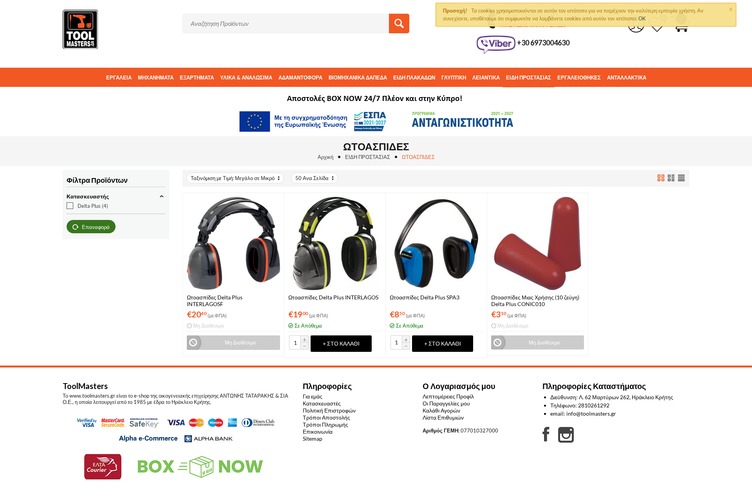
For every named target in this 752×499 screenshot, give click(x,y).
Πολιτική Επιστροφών (329, 410)
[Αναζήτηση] (399, 23)
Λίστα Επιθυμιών (443, 417)
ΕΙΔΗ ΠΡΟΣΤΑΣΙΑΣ (528, 77)
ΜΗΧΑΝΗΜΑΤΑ (156, 77)
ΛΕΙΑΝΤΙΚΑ (486, 77)
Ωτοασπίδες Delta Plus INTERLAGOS (333, 297)
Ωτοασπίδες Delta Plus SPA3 (424, 297)
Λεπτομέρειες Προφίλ (448, 396)
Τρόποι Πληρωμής (325, 424)
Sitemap (312, 438)
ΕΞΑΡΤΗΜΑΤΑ (197, 77)
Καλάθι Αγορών (441, 410)
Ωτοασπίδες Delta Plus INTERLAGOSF (214, 300)
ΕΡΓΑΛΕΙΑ (119, 77)
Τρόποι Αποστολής (326, 417)
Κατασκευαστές (322, 403)
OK (642, 18)
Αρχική (325, 157)
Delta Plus (93, 206)
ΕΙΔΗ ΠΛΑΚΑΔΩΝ (414, 77)
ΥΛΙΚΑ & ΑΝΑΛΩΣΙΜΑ (246, 77)
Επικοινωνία (318, 431)
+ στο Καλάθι (341, 343)
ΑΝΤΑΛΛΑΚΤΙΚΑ (626, 77)
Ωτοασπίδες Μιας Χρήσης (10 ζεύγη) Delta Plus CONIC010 (535, 300)
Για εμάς (312, 396)
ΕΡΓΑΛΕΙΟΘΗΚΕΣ (579, 77)
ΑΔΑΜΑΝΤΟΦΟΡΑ (300, 77)
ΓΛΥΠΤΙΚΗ (453, 77)
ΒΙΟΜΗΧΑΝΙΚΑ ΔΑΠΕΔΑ (358, 77)
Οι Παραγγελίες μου (446, 403)
